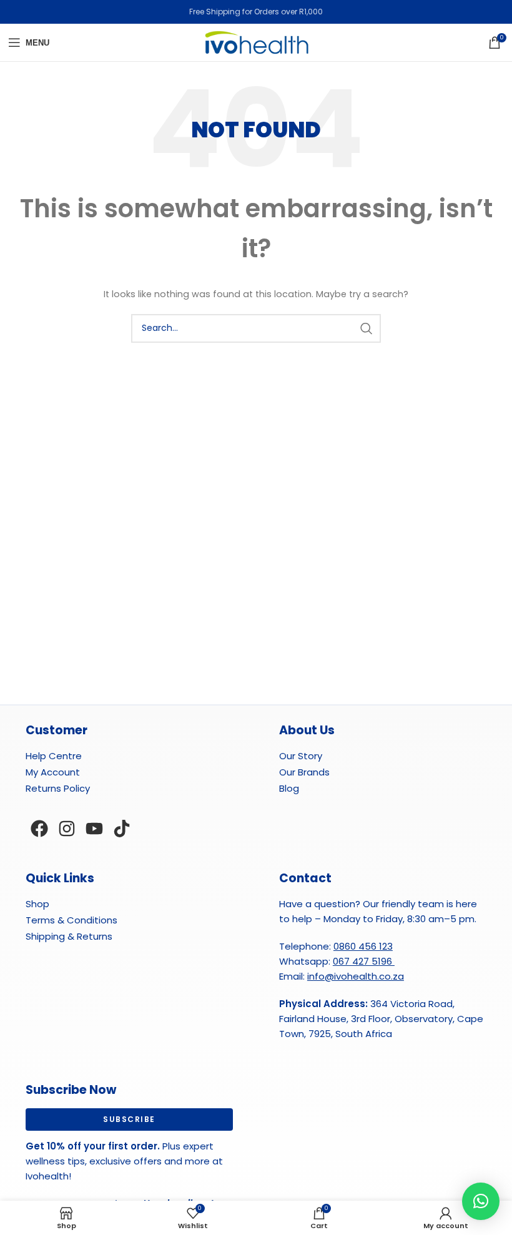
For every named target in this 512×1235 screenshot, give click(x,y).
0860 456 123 (363, 946)
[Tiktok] (121, 828)
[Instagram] (67, 828)
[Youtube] (94, 828)
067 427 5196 (364, 961)
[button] (481, 1201)
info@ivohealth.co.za (355, 976)
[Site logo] (256, 42)
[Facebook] (39, 828)
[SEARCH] (366, 328)
